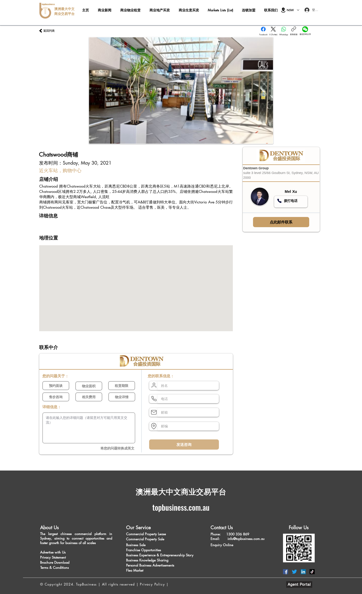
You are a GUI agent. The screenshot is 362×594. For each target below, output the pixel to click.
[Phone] (279, 200)
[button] (48, 552)
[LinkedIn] (303, 571)
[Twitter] (294, 571)
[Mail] (154, 412)
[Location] (283, 10)
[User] (154, 385)
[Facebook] (285, 571)
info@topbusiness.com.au (246, 538)
